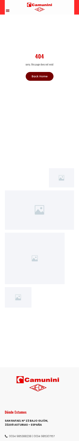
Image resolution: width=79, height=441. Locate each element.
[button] (8, 10)
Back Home (40, 76)
